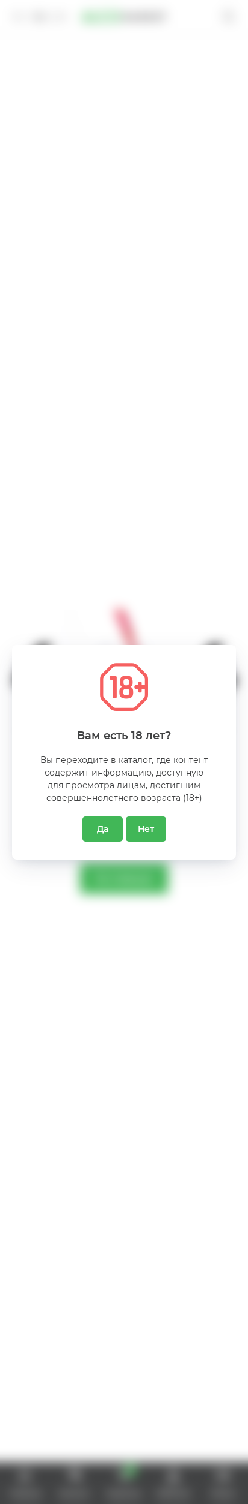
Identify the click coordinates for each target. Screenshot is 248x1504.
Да (102, 829)
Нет (146, 829)
